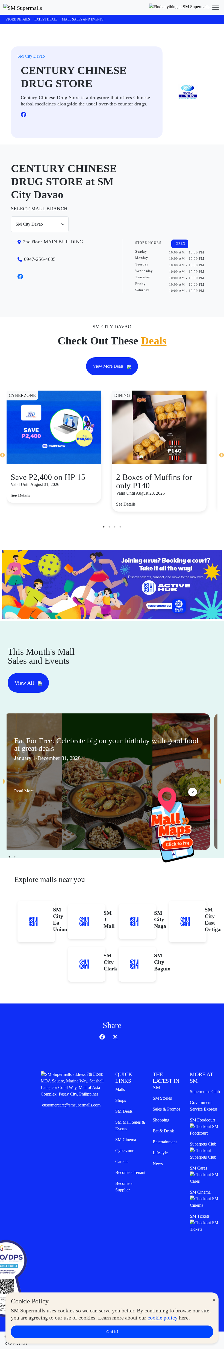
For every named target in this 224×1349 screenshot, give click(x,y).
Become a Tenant (130, 1172)
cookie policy (163, 1318)
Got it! (112, 1331)
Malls (120, 1089)
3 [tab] (114, 527)
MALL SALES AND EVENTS (83, 19)
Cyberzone (124, 1150)
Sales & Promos (166, 1109)
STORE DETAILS (17, 19)
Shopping (161, 1120)
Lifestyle (160, 1152)
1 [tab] (104, 527)
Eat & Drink (163, 1131)
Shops (120, 1100)
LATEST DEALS (46, 19)
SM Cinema (125, 1139)
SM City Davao (31, 56)
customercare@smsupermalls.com (71, 1105)
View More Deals (109, 366)
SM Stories (162, 1098)
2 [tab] (109, 527)
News (158, 1163)
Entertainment (165, 1142)
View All (25, 683)
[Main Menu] (215, 7)
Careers (121, 1161)
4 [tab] (120, 527)
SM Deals (123, 1111)
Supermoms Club (205, 1091)
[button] (179, 7)
